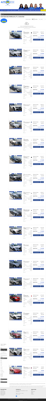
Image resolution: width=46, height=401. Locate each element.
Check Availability (36, 39)
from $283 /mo (40, 161)
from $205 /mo (40, 127)
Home (2, 10)
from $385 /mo (40, 197)
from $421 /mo (40, 214)
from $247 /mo (40, 354)
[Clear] (4, 345)
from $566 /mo (40, 109)
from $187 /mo (40, 91)
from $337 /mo (40, 72)
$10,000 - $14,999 (3, 391)
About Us (14, 10)
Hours (23, 393)
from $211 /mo (40, 300)
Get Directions (17, 391)
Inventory (4, 10)
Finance (11, 10)
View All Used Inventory (27, 28)
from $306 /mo (40, 337)
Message (43, 10)
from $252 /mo (40, 179)
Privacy (24, 400)
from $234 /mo (40, 55)
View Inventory (33, 391)
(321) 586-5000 (19, 393)
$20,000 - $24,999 (3, 393)
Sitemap (26, 400)
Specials (8, 10)
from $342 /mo (40, 37)
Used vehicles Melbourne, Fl (6, 12)
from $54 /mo (40, 372)
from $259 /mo (40, 144)
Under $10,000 (2, 390)
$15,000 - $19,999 (3, 392)
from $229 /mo (40, 232)
